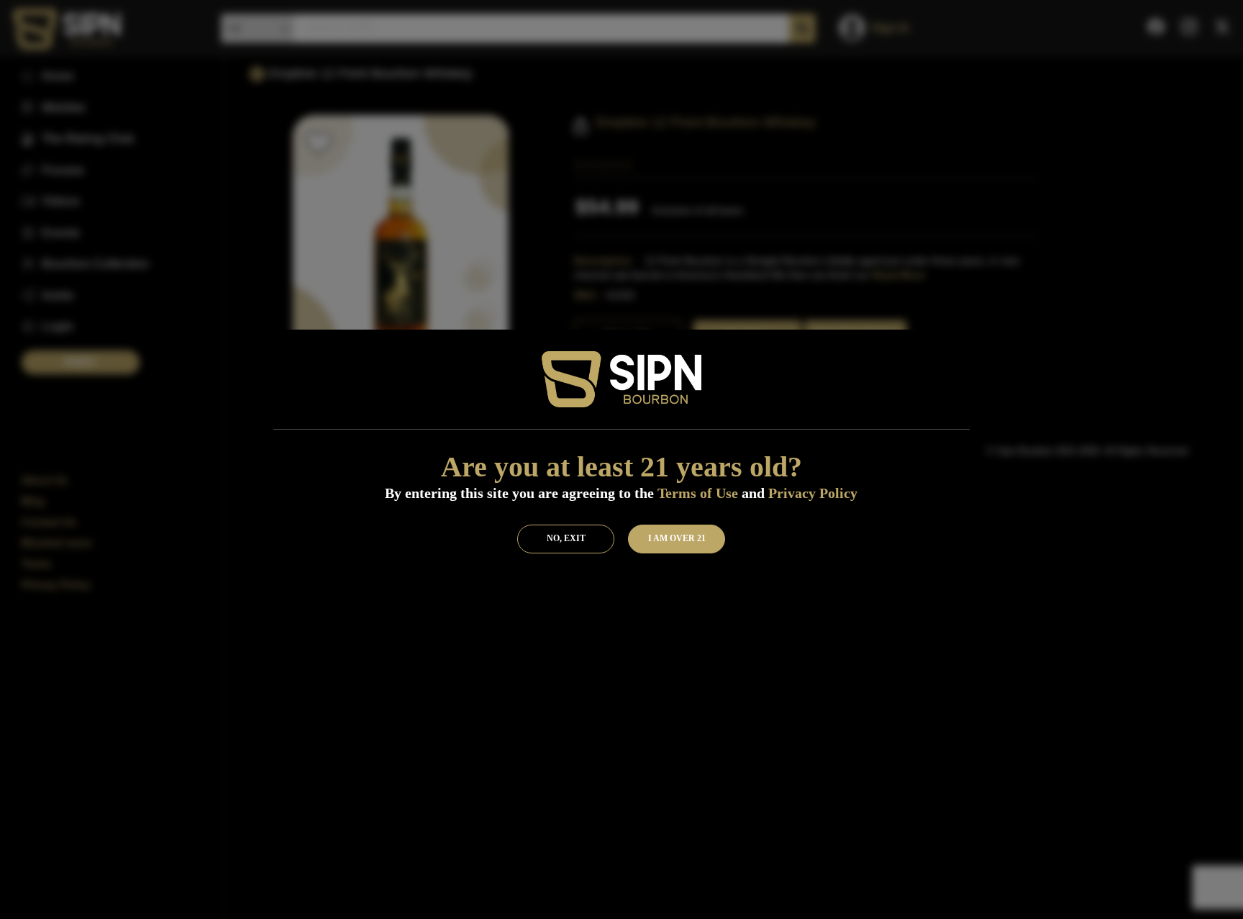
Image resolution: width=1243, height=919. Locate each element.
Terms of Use (697, 493)
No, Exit (566, 538)
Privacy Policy (812, 493)
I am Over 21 (677, 538)
